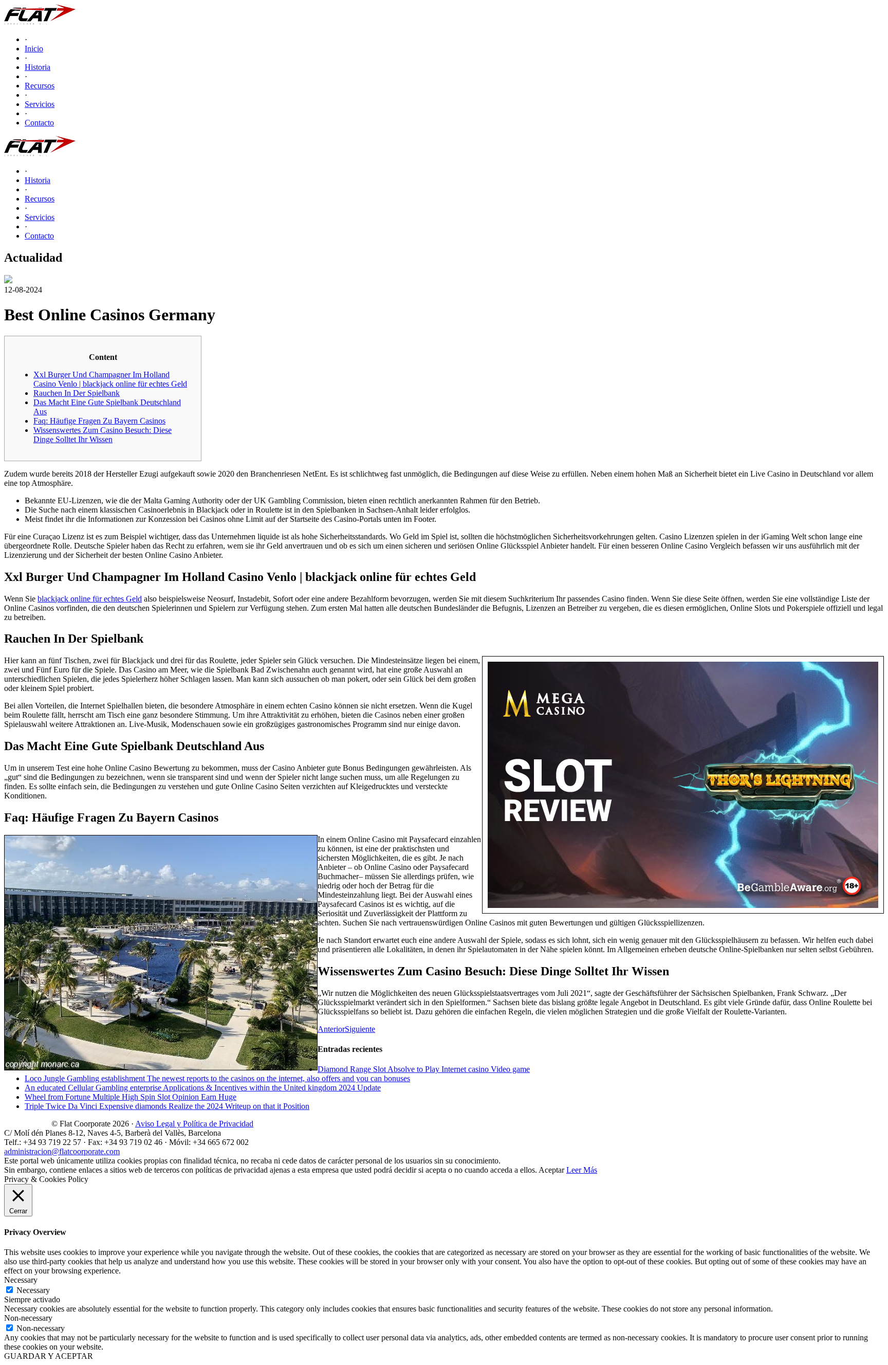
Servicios (39, 104)
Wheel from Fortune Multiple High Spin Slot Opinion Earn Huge (130, 1097)
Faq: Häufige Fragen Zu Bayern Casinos (99, 420)
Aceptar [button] (551, 1170)
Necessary (33, 1290)
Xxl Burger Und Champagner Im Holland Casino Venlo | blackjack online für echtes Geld (110, 379)
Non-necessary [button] (28, 1318)
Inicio (34, 48)
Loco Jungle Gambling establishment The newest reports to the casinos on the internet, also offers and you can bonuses (217, 1078)
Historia (37, 67)
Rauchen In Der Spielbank (76, 393)
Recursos (39, 85)
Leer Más (581, 1170)
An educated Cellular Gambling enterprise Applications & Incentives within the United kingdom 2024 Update (203, 1087)
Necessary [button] (21, 1280)
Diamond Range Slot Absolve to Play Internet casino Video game (424, 1069)
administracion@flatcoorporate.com (62, 1151)
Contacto (39, 122)
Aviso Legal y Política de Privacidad (194, 1123)
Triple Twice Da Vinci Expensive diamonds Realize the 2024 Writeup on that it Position (167, 1106)
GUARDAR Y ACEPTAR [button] (48, 1356)
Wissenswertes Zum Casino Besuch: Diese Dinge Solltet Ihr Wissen (102, 435)
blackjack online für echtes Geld (90, 598)
